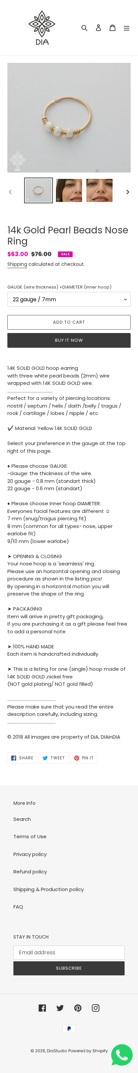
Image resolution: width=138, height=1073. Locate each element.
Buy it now (69, 340)
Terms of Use (30, 836)
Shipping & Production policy (48, 889)
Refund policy (30, 871)
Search (22, 819)
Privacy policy (30, 854)
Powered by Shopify (88, 1051)
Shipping (17, 264)
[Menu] (127, 27)
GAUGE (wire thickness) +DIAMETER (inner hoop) (59, 287)
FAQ (18, 906)
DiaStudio (57, 1051)
